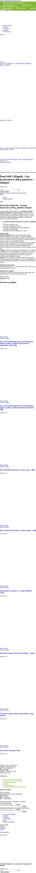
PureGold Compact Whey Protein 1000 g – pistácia (17, 653)
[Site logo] (10, 22)
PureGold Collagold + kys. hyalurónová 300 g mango (14, 172)
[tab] (4, 197)
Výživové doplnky (9, 148)
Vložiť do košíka (5, 191)
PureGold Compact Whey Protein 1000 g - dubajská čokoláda (16, 159)
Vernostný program (9, 785)
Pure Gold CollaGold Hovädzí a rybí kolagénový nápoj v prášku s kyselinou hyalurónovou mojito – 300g (17, 407)
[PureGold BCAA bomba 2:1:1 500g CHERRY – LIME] (12, 559)
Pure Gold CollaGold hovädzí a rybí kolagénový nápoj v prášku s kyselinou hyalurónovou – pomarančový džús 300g (16, 343)
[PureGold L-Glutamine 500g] (12, 744)
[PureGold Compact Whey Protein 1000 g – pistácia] (12, 621)
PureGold (23, 193)
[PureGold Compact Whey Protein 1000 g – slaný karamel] (12, 682)
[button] (4, 338)
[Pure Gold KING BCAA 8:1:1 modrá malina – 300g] (12, 498)
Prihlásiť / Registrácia (9, 822)
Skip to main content (15, 0)
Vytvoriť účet (3, 835)
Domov (2, 148)
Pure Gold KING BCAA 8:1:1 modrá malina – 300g (18, 530)
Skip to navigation (5, 0)
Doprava (5, 784)
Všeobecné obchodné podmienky (12, 779)
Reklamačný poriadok (9, 782)
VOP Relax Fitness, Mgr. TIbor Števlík (14, 787)
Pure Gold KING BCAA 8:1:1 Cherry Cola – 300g (17, 470)
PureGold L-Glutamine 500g (10, 750)
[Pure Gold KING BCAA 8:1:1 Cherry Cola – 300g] (12, 438)
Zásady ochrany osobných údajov (13, 781)
